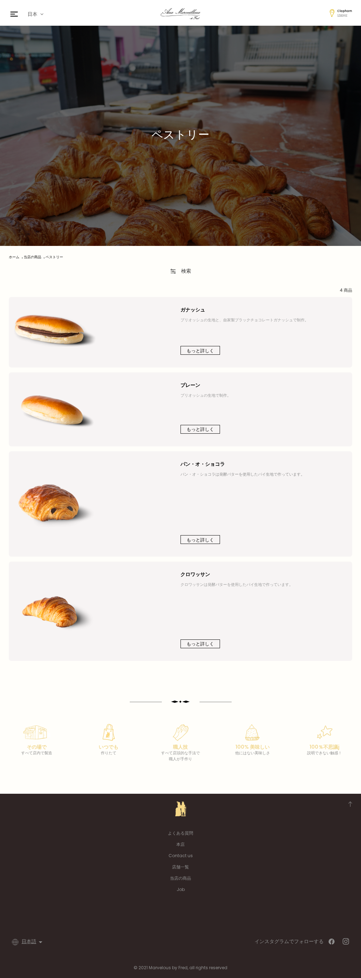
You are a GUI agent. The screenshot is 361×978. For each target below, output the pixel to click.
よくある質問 (180, 833)
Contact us (181, 856)
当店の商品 (180, 878)
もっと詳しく (200, 350)
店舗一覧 (180, 867)
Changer (342, 15)
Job (181, 889)
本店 (180, 844)
